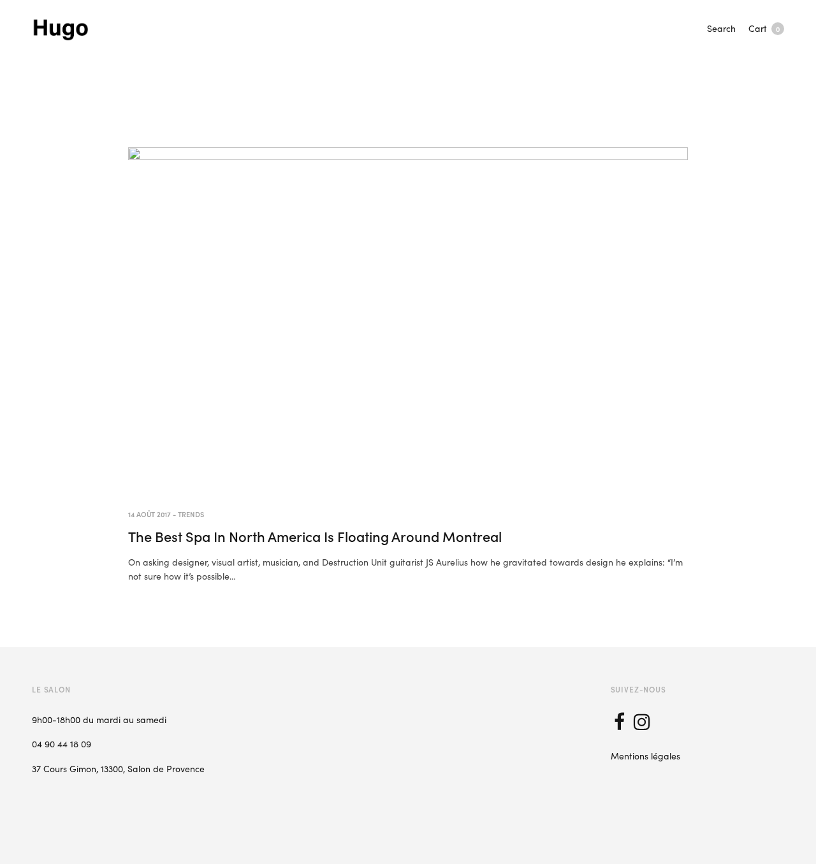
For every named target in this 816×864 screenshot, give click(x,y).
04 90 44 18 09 (61, 743)
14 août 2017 (149, 514)
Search (721, 28)
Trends (191, 514)
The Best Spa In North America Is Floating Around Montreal (315, 536)
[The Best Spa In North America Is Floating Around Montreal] (408, 319)
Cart (764, 28)
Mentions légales (645, 755)
